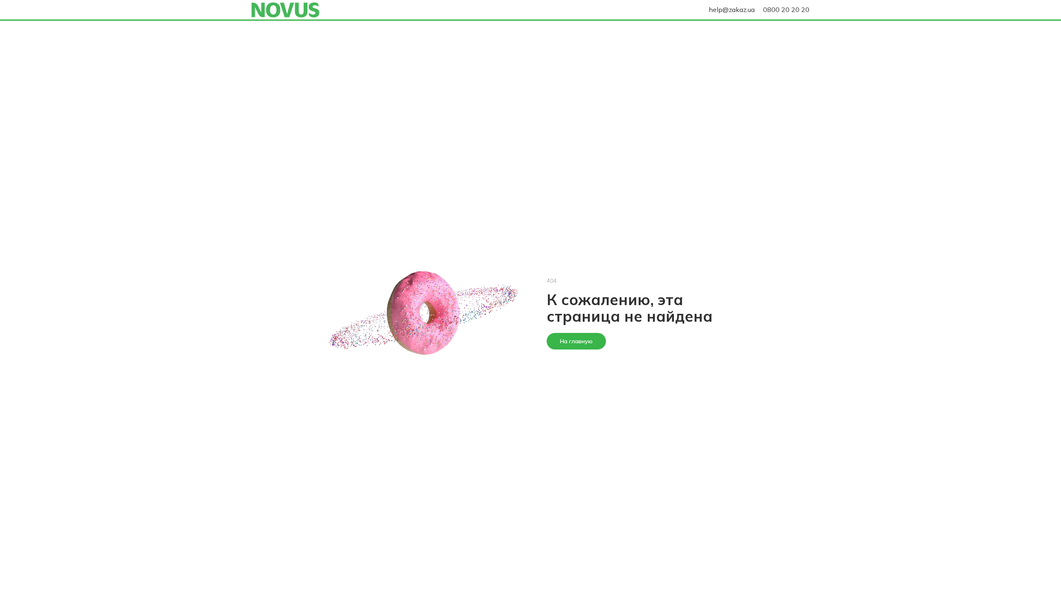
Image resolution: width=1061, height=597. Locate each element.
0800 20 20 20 (786, 9)
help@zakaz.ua (732, 9)
